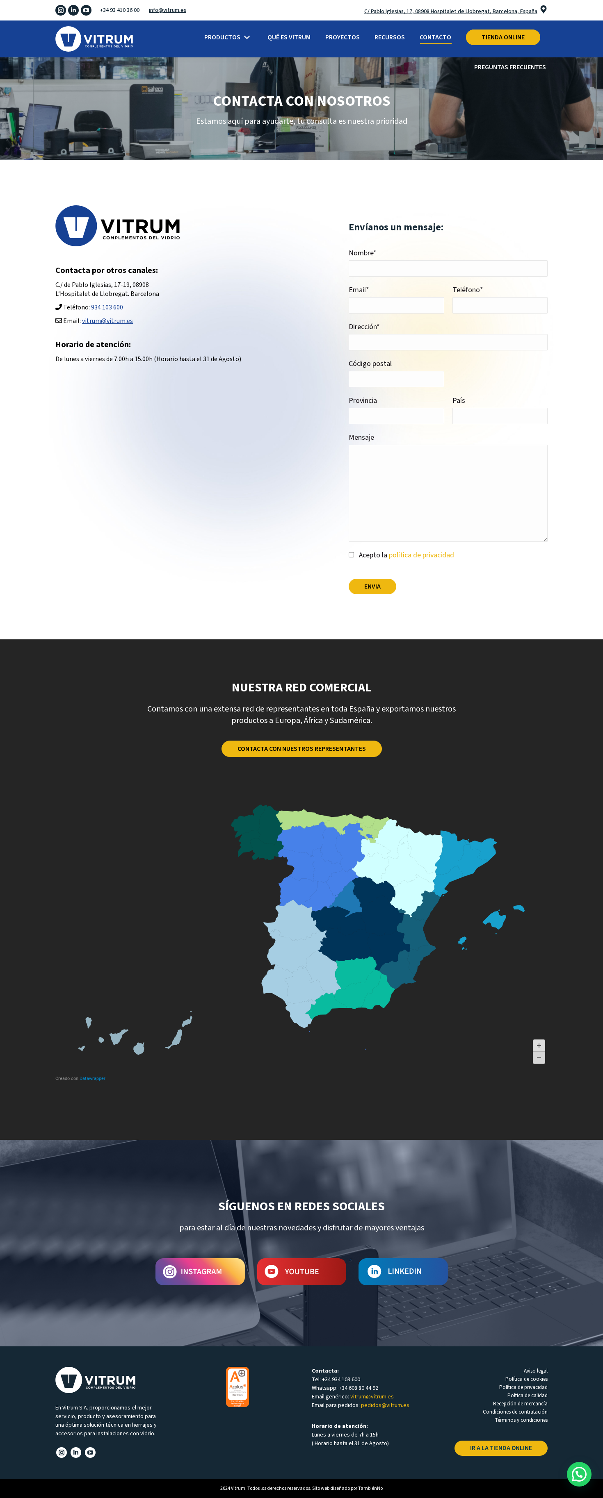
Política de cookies (526, 1379)
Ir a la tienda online (501, 1448)
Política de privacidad (523, 1387)
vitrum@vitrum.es (107, 320)
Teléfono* (467, 290)
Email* (359, 290)
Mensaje (361, 437)
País (458, 401)
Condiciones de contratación (515, 1412)
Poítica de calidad (527, 1395)
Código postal (370, 364)
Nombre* (363, 253)
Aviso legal (536, 1371)
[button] (579, 1474)
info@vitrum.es (167, 10)
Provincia (363, 401)
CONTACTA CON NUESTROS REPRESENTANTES (302, 748)
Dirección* (364, 327)
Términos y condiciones (521, 1420)
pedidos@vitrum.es (385, 1405)
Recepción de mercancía (520, 1403)
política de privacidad (421, 555)
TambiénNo (370, 1488)
